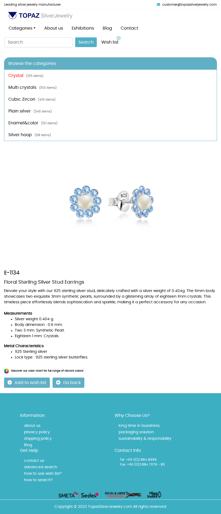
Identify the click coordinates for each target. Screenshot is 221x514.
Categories (20, 28)
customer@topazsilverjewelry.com (189, 4)
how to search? (38, 480)
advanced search (40, 467)
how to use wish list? (42, 474)
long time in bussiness (139, 426)
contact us (34, 461)
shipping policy (38, 439)
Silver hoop (29, 135)
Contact (129, 28)
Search (86, 42)
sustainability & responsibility (145, 439)
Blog (107, 28)
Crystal (25, 75)
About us (53, 28)
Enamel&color (32, 123)
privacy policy (37, 432)
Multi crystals (32, 87)
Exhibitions (83, 28)
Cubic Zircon (32, 99)
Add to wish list (30, 383)
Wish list (110, 40)
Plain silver (30, 111)
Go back (72, 383)
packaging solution (136, 432)
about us (32, 426)
